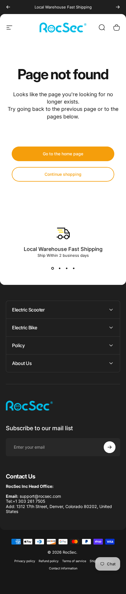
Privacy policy (24, 561)
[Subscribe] (109, 447)
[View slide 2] (59, 268)
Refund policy (49, 561)
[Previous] (8, 7)
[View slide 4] (73, 268)
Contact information (63, 568)
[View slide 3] (66, 268)
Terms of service (74, 561)
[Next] (117, 7)
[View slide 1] (52, 268)
